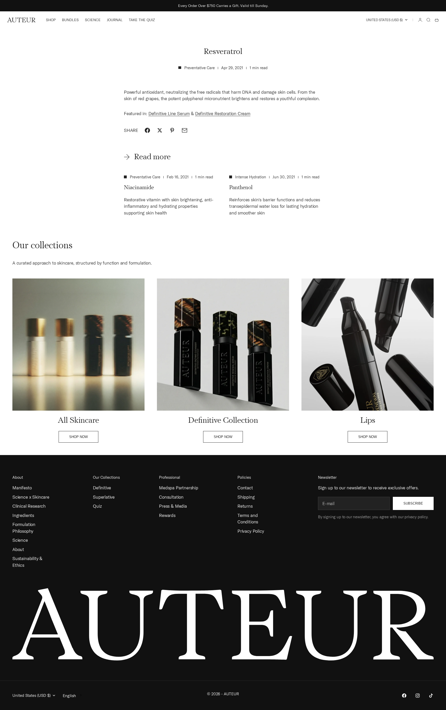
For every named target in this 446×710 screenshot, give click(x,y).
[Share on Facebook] (147, 130)
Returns (245, 506)
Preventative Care (199, 67)
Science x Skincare (30, 497)
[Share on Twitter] (160, 130)
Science (93, 20)
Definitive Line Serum (169, 113)
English (69, 695)
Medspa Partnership (178, 487)
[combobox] (72, 695)
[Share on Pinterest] (172, 130)
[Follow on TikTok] (431, 695)
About (18, 549)
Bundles (70, 20)
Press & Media (173, 506)
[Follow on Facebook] (404, 695)
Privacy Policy (250, 531)
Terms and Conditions (247, 519)
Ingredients (23, 515)
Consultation (171, 497)
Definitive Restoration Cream (222, 113)
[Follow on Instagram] (417, 695)
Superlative (104, 497)
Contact (245, 487)
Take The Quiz (142, 20)
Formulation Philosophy (23, 528)
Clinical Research (29, 506)
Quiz (97, 506)
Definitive (102, 487)
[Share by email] (184, 130)
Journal (115, 20)
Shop (51, 20)
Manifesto (21, 487)
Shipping (246, 497)
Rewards (167, 515)
